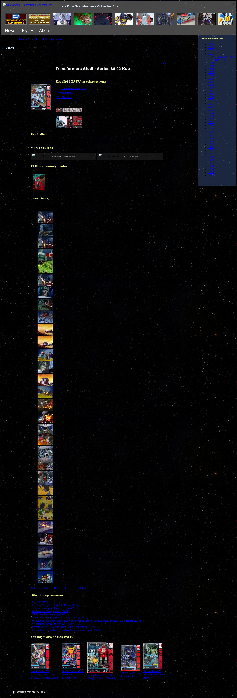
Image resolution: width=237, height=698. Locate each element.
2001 (211, 122)
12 (68, 588)
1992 (211, 150)
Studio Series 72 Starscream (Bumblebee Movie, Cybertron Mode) (45, 674)
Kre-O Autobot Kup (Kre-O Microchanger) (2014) (60, 617)
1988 (211, 166)
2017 (211, 72)
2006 (211, 106)
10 (61, 588)
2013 (211, 84)
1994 (211, 144)
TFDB (95, 101)
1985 (211, 172)
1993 (211, 147)
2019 (211, 66)
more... (165, 63)
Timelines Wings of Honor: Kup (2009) (53, 608)
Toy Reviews (64, 97)
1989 (211, 159)
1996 (211, 137)
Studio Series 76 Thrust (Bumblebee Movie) (154, 674)
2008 (211, 100)
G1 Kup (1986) (40, 601)
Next (78, 588)
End (84, 588)
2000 (211, 125)
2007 (211, 103)
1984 (211, 175)
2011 (211, 91)
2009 (211, 97)
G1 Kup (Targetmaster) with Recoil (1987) (55, 605)
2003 (211, 116)
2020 (211, 62)
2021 (211, 53)
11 (65, 588)
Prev (40, 588)
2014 (211, 81)
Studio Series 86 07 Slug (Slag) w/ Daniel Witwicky (102, 677)
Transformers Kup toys (73, 88)
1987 (211, 162)
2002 (211, 119)
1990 (211, 156)
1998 (211, 131)
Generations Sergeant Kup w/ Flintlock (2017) (57, 623)
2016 (211, 75)
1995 (211, 141)
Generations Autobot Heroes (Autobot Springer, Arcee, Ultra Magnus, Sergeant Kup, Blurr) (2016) (86, 620)
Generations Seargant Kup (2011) (50, 611)
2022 (211, 50)
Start (33, 588)
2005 (211, 109)
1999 (211, 128)
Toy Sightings (65, 92)
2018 (211, 69)
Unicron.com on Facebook (31, 691)
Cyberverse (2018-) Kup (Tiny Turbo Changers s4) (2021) (64, 626)
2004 (211, 112)
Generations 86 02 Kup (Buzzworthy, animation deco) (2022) (66, 630)
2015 (211, 78)
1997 (211, 134)
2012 (211, 87)
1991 (211, 153)
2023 (211, 47)
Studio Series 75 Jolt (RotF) (130, 674)
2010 (211, 94)
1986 (211, 169)
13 (72, 588)
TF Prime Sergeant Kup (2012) (49, 614)
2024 (211, 44)
